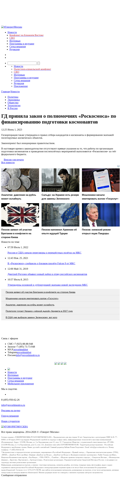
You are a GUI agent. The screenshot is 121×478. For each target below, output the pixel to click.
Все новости (8, 162)
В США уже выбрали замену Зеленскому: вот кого (31, 317)
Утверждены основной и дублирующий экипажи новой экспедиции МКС (48, 285)
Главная (5, 91)
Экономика (14, 99)
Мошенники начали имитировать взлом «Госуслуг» (32, 298)
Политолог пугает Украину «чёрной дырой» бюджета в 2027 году (39, 311)
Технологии (14, 105)
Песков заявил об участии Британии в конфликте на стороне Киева (40, 292)
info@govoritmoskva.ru (28, 355)
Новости (12, 32)
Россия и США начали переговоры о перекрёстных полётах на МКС (44, 252)
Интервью (14, 40)
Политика (13, 97)
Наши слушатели (10, 421)
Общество (13, 102)
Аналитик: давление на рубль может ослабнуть (30, 304)
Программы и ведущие (21, 43)
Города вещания (10, 415)
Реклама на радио (10, 410)
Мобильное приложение (21, 383)
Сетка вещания (17, 46)
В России (13, 108)
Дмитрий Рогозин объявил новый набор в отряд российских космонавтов (47, 274)
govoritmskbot (21, 349)
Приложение (21, 86)
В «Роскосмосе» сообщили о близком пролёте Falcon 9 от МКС (41, 263)
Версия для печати (14, 159)
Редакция (14, 49)
